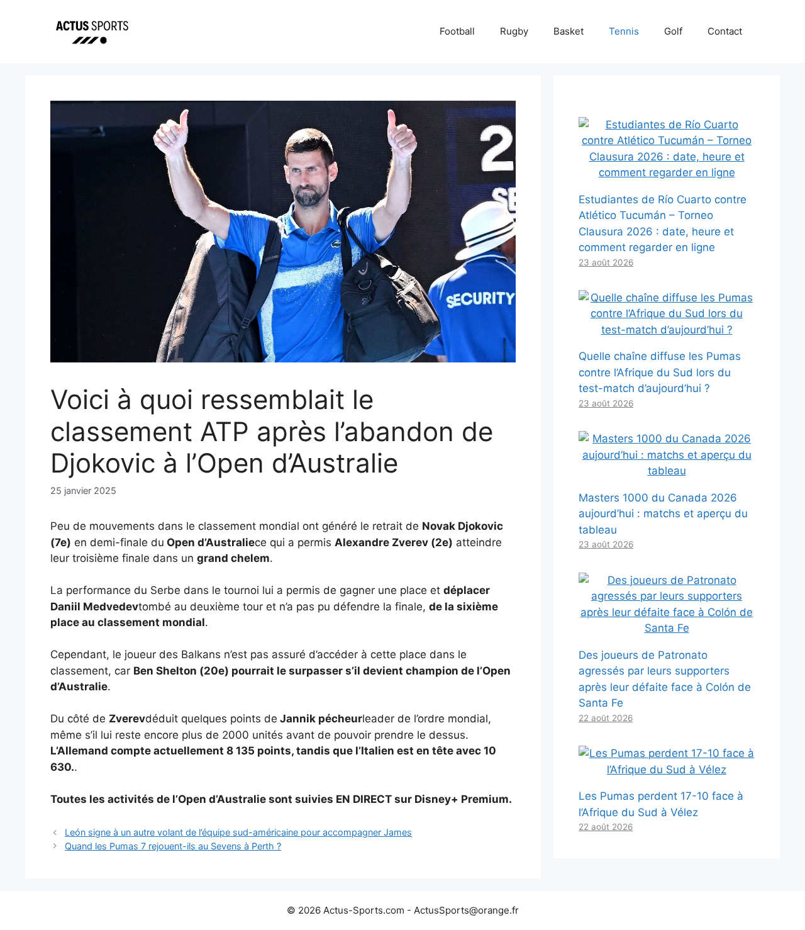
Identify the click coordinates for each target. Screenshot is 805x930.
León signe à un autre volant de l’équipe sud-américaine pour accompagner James (238, 832)
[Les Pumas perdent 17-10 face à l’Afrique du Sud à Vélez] (667, 769)
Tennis (624, 31)
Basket (568, 31)
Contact (725, 31)
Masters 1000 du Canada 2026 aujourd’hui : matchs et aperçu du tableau (663, 513)
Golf (673, 31)
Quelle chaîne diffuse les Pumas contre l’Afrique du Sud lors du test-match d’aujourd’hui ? (660, 372)
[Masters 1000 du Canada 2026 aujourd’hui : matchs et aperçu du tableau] (667, 470)
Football (457, 31)
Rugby (514, 31)
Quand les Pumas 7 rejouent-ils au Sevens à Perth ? (173, 846)
